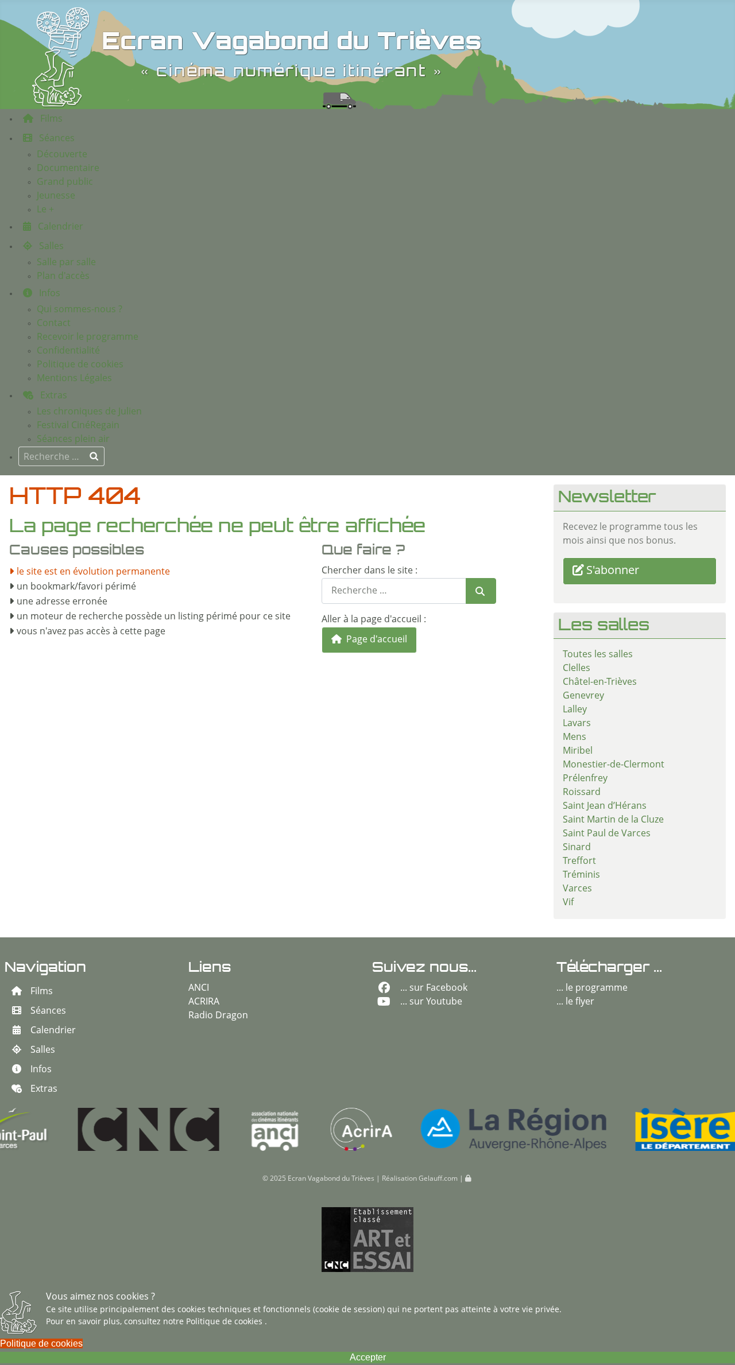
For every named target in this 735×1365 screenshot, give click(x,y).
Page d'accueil (375, 640)
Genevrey (583, 696)
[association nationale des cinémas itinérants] (210, 1129)
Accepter (368, 1357)
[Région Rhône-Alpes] (448, 1129)
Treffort (579, 861)
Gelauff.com (438, 1179)
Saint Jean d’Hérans (605, 806)
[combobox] (61, 456)
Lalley (575, 710)
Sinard (577, 847)
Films (41, 991)
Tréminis (581, 875)
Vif (568, 903)
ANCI (198, 988)
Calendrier (53, 1031)
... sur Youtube (431, 1002)
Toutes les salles (598, 655)
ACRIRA (203, 1002)
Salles (42, 1050)
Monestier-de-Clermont (613, 765)
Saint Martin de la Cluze (613, 820)
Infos (41, 1070)
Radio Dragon (218, 1016)
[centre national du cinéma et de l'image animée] (83, 1129)
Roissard (582, 792)
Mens (574, 737)
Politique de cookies (225, 1322)
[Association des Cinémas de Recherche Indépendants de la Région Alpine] (296, 1129)
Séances (48, 1011)
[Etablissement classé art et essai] (367, 1239)
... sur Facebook (433, 988)
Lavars (577, 723)
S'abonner (612, 571)
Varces (577, 889)
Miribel (578, 751)
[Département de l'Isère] (620, 1129)
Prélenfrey (585, 779)
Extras (43, 1089)
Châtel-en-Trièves (600, 682)
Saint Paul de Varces (607, 834)
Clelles (576, 668)
